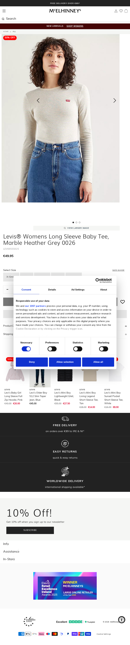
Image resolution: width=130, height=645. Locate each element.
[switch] (52, 348)
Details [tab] (52, 289)
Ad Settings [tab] (77, 289)
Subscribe (30, 530)
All (14, 32)
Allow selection (65, 362)
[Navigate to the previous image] (38, 100)
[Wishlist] (121, 12)
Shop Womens (75, 26)
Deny (32, 362)
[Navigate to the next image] (115, 101)
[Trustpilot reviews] (75, 622)
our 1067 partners (35, 306)
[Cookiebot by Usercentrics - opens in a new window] (100, 280)
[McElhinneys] (65, 12)
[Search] (3, 18)
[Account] (115, 11)
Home (6, 32)
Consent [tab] (26, 289)
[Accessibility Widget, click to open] (121, 619)
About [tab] (103, 289)
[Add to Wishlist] (122, 302)
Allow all (98, 362)
